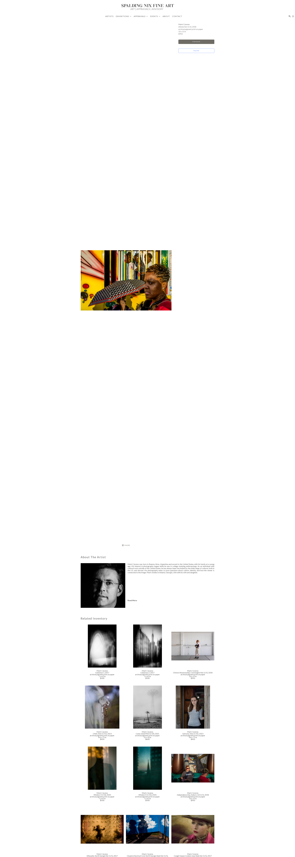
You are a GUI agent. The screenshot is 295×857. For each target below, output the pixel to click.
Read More (132, 600)
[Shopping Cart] (293, 16)
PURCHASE (196, 41)
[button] (123, 16)
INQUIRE (196, 50)
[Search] (290, 16)
